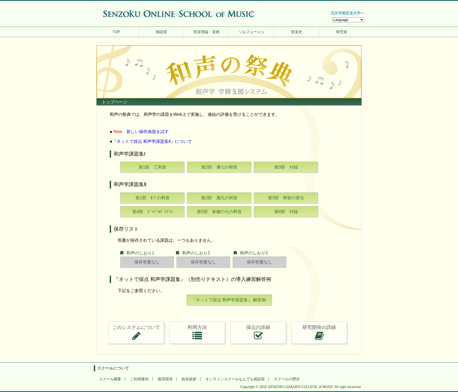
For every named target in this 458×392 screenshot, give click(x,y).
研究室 (341, 32)
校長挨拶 (189, 379)
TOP (116, 32)
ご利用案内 (139, 379)
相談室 (161, 32)
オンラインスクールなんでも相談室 (235, 379)
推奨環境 (165, 379)
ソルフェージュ (252, 32)
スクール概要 (110, 379)
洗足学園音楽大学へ (347, 13)
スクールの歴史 (287, 379)
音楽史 (296, 32)
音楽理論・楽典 (206, 32)
